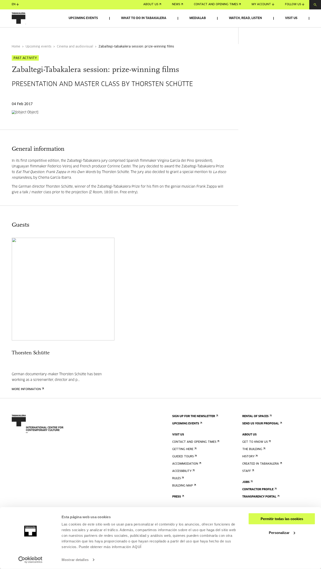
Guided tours (183, 456)
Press (176, 496)
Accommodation (185, 463)
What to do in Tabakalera (143, 18)
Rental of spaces (255, 416)
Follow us (293, 4)
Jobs (246, 482)
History (248, 456)
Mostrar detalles (75, 560)
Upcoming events (83, 18)
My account (261, 4)
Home (16, 46)
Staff (246, 471)
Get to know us (255, 442)
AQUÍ (136, 547)
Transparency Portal (259, 496)
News (176, 4)
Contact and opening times (216, 4)
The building (252, 449)
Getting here (182, 449)
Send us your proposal (260, 423)
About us (150, 4)
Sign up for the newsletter (193, 416)
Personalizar (279, 532)
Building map (182, 485)
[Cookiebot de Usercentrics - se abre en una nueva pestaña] (30, 559)
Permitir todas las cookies (282, 519)
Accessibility (182, 471)
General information (30, 33)
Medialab (197, 18)
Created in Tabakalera (260, 463)
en (14, 4)
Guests (66, 33)
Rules (176, 478)
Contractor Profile (258, 489)
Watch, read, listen (245, 18)
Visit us (291, 18)
